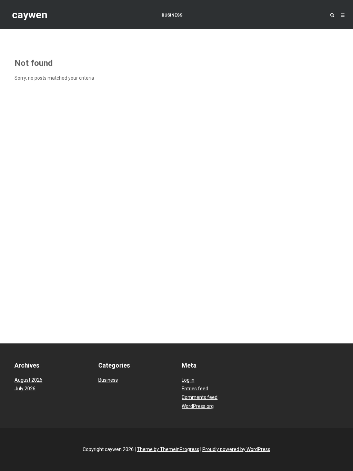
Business (172, 15)
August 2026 (28, 380)
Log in (188, 380)
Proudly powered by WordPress (236, 449)
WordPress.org (198, 406)
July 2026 (25, 388)
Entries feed (195, 388)
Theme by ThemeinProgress (168, 449)
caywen (30, 15)
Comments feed (200, 397)
